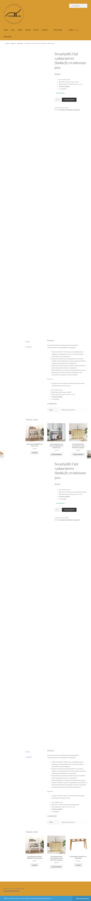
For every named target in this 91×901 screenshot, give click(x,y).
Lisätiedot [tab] (29, 347)
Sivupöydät (76, 110)
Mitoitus (28, 30)
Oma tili (36, 30)
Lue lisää (34, 452)
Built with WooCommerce (11, 891)
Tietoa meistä (57, 30)
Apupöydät (62, 110)
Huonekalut (20, 43)
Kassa (13, 30)
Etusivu (6, 30)
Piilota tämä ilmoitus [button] (82, 898)
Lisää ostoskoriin (69, 100)
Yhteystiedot (8, 37)
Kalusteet (13, 43)
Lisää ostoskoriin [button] (56, 454)
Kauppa (20, 30)
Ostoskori (45, 30)
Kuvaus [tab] (28, 342)
